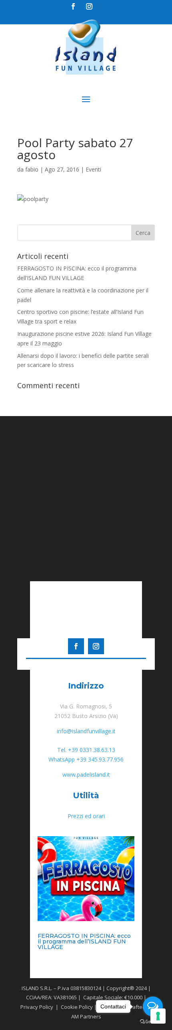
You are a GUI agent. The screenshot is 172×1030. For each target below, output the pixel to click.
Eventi (93, 169)
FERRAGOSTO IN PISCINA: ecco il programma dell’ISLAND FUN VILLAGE (84, 941)
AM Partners (86, 1016)
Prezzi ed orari (86, 816)
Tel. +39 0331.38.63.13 (86, 750)
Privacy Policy (36, 1006)
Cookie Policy (76, 1006)
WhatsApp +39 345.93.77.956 (86, 759)
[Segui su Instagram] (90, 6)
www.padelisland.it (86, 774)
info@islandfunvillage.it (86, 731)
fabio (31, 169)
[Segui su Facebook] (73, 6)
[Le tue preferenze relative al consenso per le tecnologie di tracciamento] (158, 1016)
